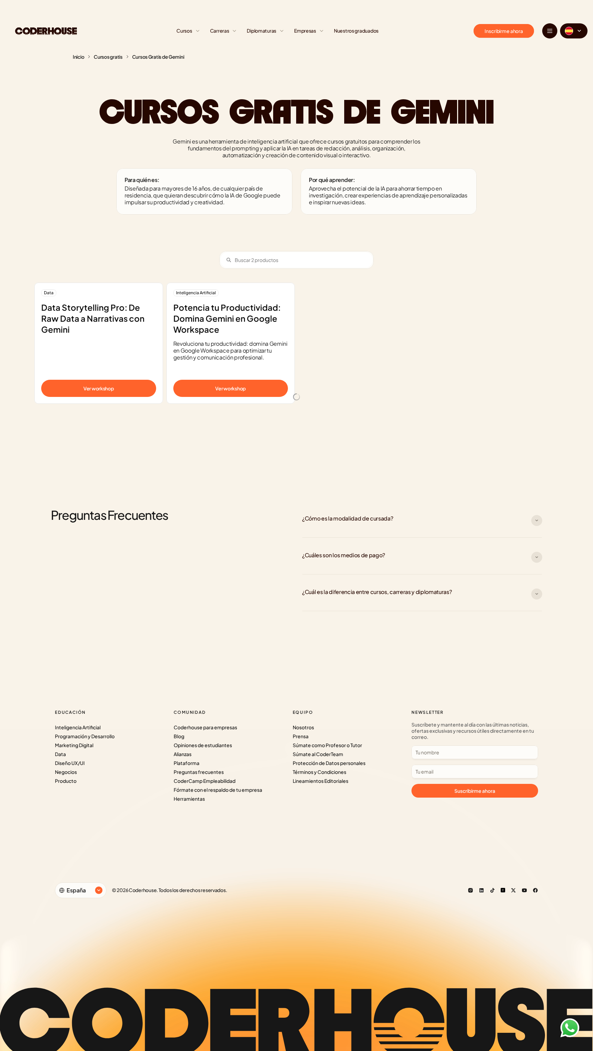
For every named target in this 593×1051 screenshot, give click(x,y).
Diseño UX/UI (70, 763)
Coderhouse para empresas (205, 727)
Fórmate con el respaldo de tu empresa (218, 790)
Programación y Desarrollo (85, 736)
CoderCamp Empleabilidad (204, 781)
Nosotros (303, 727)
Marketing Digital (74, 745)
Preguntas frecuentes (199, 772)
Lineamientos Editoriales (320, 781)
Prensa (301, 736)
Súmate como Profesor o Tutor (327, 745)
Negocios (66, 772)
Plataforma (186, 763)
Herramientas (189, 799)
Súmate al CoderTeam (318, 754)
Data (60, 754)
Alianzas (182, 754)
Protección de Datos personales (329, 763)
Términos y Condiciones (319, 772)
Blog (179, 736)
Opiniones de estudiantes (203, 745)
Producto (66, 781)
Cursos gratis (108, 57)
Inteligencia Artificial (78, 727)
